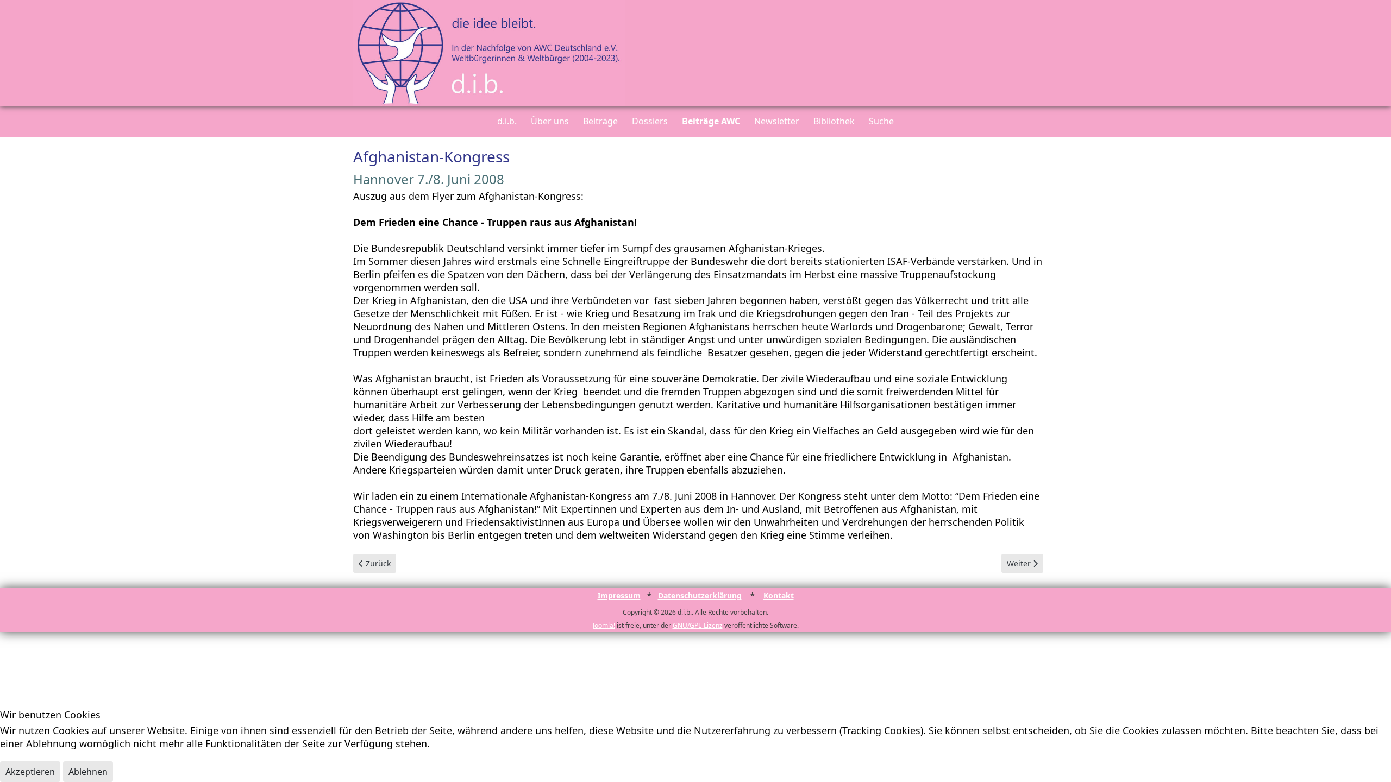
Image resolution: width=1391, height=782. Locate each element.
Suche (881, 121)
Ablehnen (88, 772)
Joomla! (604, 625)
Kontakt (778, 595)
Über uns (550, 121)
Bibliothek (834, 121)
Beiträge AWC (711, 121)
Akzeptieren (30, 772)
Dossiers (650, 121)
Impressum (619, 595)
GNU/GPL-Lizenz (698, 625)
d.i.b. (507, 121)
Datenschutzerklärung (700, 595)
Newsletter (776, 121)
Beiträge (600, 121)
